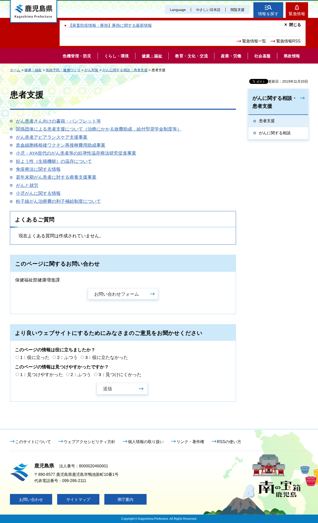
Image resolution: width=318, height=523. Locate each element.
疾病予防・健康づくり (63, 70)
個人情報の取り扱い (146, 442)
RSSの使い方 (229, 442)
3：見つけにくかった (120, 374)
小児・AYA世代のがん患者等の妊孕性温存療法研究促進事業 (76, 153)
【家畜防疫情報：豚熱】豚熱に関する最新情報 (110, 25)
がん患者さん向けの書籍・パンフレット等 (58, 121)
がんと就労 (27, 185)
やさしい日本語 (208, 10)
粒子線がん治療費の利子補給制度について (58, 201)
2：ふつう (67, 357)
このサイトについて (33, 442)
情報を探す (268, 14)
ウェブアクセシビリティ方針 (89, 442)
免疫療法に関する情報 (38, 169)
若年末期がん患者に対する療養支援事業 (56, 177)
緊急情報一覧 (254, 41)
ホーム (15, 70)
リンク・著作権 (190, 442)
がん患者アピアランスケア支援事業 (51, 137)
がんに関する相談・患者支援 (125, 70)
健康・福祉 (33, 70)
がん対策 (91, 70)
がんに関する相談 (275, 133)
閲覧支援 (237, 10)
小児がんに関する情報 (38, 193)
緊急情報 (297, 14)
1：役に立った (34, 357)
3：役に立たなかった (106, 357)
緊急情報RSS (288, 41)
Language (178, 10)
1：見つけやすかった (41, 374)
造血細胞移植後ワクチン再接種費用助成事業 (60, 145)
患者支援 (267, 121)
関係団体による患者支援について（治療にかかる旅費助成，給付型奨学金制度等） (98, 129)
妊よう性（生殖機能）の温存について (54, 161)
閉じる (295, 25)
